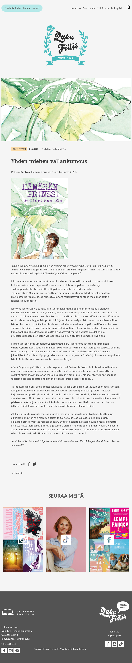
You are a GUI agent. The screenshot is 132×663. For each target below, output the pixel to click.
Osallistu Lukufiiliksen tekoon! (22, 8)
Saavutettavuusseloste (46, 649)
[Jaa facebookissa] (28, 464)
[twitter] (65, 539)
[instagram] (22, 539)
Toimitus (76, 8)
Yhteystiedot (8, 644)
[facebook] (109, 539)
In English (117, 8)
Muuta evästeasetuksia (73, 649)
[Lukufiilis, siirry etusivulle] (66, 44)
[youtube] (17, 650)
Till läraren (103, 8)
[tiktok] (121, 644)
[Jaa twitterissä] (34, 464)
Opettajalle (89, 8)
